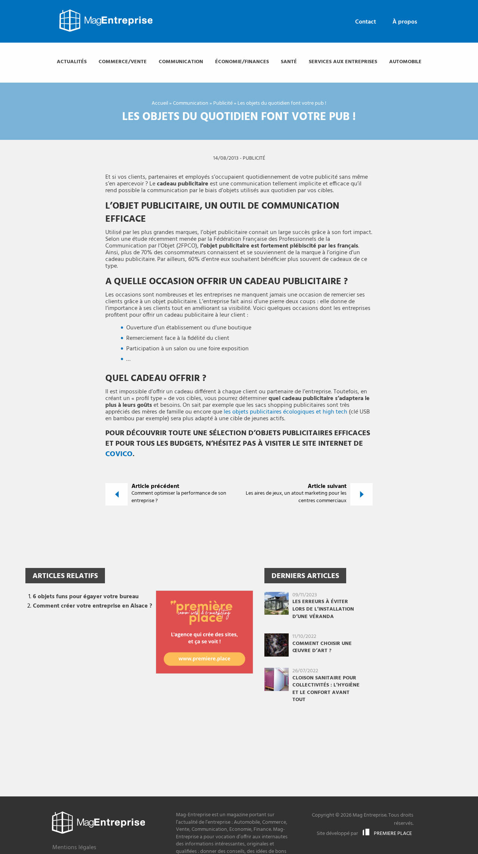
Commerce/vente (123, 62)
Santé (289, 62)
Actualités (72, 62)
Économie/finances (242, 62)
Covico (119, 454)
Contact (365, 22)
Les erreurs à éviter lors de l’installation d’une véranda (323, 609)
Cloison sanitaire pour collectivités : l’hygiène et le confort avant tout (326, 689)
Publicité (223, 103)
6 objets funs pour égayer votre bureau (86, 597)
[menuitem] (366, 22)
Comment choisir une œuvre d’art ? (322, 647)
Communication (181, 62)
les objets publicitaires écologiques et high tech (285, 412)
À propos (404, 22)
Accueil (160, 103)
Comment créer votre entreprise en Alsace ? (92, 606)
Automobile (405, 62)
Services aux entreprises (343, 62)
